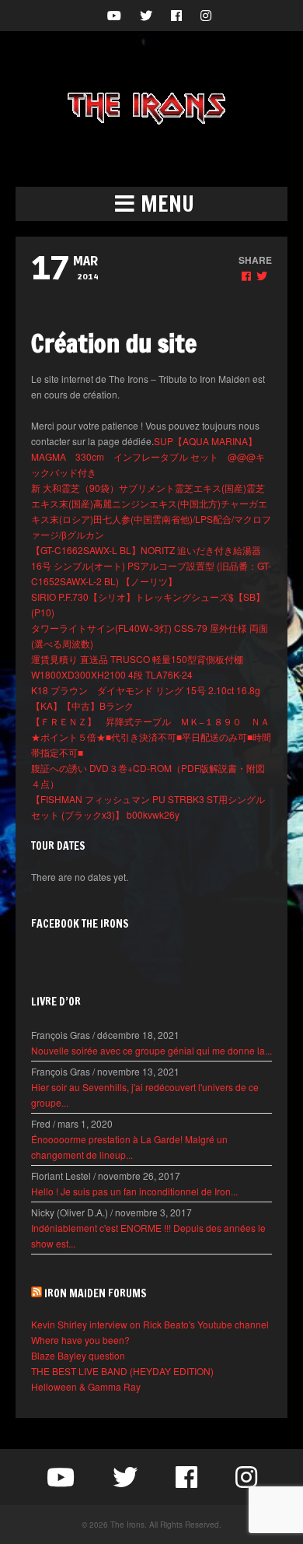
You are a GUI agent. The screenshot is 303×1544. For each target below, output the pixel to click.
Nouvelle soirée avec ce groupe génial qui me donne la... (151, 1050)
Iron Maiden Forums (95, 1293)
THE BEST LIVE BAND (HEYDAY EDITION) (122, 1370)
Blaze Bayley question (78, 1355)
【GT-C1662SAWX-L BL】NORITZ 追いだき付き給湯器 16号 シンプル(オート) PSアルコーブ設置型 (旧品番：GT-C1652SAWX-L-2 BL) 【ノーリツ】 (151, 565)
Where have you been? (80, 1339)
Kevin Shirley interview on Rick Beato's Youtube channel (150, 1324)
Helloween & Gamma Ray (86, 1386)
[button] (151, 204)
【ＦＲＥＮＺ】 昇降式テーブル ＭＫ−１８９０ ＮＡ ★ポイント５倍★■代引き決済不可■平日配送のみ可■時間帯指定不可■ (155, 736)
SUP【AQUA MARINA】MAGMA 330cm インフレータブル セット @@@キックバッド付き (148, 456)
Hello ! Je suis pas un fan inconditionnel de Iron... (134, 1191)
